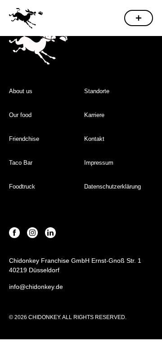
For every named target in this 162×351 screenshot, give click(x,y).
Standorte (96, 91)
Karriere (94, 115)
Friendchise (24, 138)
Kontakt (94, 138)
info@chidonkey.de (36, 286)
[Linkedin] (50, 232)
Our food (20, 115)
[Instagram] (32, 232)
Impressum (99, 162)
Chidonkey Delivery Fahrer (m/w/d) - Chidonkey (26, 18)
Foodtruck (22, 186)
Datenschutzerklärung (112, 186)
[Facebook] (14, 232)
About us (20, 91)
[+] (138, 18)
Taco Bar (20, 162)
